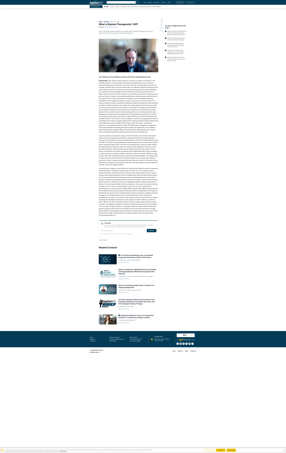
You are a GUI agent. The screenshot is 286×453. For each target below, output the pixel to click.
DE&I (129, 6)
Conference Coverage (114, 6)
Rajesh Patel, (123, 260)
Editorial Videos (134, 6)
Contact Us (93, 341)
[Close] (283, 450)
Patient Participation (156, 6)
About (91, 337)
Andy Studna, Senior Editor (146, 276)
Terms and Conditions (136, 339)
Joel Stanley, (136, 276)
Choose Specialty (95, 6)
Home (174, 351)
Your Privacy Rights (135, 341)
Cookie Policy (63, 451)
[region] (143, 450)
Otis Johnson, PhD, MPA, (126, 276)
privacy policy (129, 233)
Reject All (220, 450)
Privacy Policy (133, 337)
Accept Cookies (231, 450)
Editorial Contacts (115, 337)
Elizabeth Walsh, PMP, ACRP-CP (128, 320)
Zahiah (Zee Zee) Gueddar (133, 260)
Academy (149, 2)
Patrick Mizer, (123, 290)
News (144, 2)
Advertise (92, 339)
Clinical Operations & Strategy (145, 6)
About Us (180, 351)
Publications (156, 2)
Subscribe (150, 230)
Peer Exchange (123, 6)
